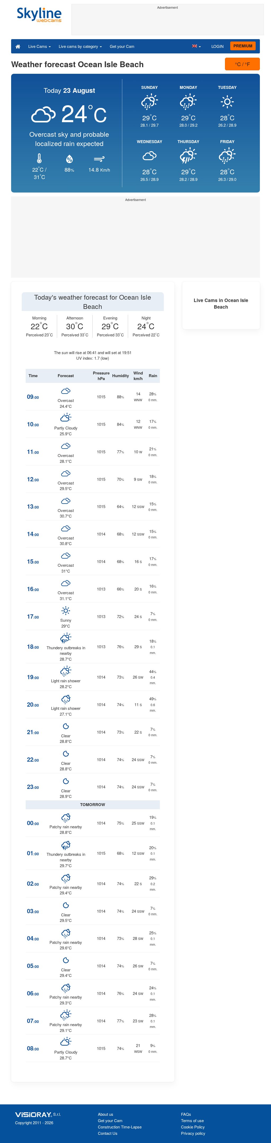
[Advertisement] (168, 23)
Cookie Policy (193, 1127)
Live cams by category (79, 46)
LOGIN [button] (217, 46)
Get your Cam (122, 46)
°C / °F (242, 63)
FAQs (186, 1114)
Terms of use (192, 1120)
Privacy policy (193, 1133)
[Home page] (17, 46)
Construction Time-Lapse (120, 1127)
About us (105, 1114)
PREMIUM (242, 46)
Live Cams (38, 46)
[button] (196, 46)
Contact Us (108, 1133)
